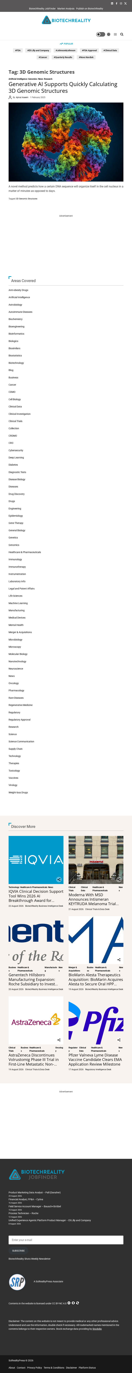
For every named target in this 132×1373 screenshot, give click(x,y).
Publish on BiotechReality (89, 8)
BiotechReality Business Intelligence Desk (44, 906)
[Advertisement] (66, 242)
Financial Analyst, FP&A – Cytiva (26, 1199)
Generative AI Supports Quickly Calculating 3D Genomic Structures (63, 87)
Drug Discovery (17, 494)
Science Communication (21, 741)
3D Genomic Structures (26, 199)
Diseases (13, 486)
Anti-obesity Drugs (18, 290)
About (12, 1367)
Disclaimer (71, 1367)
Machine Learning (18, 603)
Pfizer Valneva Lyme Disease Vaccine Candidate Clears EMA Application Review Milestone (95, 1059)
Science (13, 734)
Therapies (14, 763)
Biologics (13, 341)
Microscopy (15, 646)
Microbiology (15, 639)
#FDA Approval (89, 50)
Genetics (13, 537)
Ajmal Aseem (22, 97)
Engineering (15, 508)
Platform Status (87, 1367)
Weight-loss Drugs (18, 792)
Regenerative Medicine (20, 705)
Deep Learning (16, 457)
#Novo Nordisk (86, 57)
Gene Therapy (16, 523)
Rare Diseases (16, 697)
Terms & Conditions (54, 1367)
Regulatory (14, 712)
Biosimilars (14, 348)
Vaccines (13, 777)
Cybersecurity (16, 450)
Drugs (12, 501)
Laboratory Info (17, 581)
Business (13, 377)
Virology (13, 785)
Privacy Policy (34, 1367)
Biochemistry (16, 319)
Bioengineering (16, 326)
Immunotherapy (17, 566)
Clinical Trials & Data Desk (97, 909)
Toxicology (14, 770)
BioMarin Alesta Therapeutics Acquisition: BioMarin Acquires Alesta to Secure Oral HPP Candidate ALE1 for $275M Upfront (96, 983)
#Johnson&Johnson (65, 50)
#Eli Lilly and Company (38, 50)
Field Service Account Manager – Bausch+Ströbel (35, 1206)
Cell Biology (15, 399)
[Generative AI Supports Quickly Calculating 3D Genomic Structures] (66, 142)
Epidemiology (16, 515)
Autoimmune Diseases (20, 312)
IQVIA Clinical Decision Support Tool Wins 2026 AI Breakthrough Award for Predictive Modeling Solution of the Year (36, 900)
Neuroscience (16, 668)
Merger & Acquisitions (20, 632)
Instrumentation (17, 574)
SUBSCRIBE (18, 1250)
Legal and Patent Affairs (22, 588)
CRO (11, 443)
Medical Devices (17, 617)
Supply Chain (16, 748)
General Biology (17, 530)
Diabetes (13, 464)
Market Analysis (65, 8)
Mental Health (16, 625)
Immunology (15, 559)
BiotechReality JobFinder (42, 8)
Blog (11, 370)
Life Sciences (15, 595)
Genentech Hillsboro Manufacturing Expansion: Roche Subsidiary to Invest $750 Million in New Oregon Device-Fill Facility (33, 983)
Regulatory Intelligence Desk (98, 1069)
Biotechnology (16, 363)
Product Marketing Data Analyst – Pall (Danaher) (35, 1192)
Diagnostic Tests (17, 472)
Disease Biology (17, 479)
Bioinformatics (16, 333)
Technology (15, 756)
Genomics (32, 79)
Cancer (12, 384)
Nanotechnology (17, 661)
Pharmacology (16, 690)
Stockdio (97, 1328)
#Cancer (43, 57)
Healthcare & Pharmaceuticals (25, 552)
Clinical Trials (15, 421)
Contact (21, 1367)
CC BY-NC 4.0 (59, 1303)
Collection (14, 428)
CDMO (12, 392)
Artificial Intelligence (18, 79)
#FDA (18, 50)
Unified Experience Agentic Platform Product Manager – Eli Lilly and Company (50, 1220)
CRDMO (13, 435)
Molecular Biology (18, 654)
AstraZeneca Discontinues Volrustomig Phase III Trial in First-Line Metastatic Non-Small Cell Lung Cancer (34, 1061)
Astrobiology (15, 304)
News (40, 79)
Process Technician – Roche (23, 1213)
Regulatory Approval (19, 719)
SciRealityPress (44, 1281)
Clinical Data (15, 406)
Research (48, 79)
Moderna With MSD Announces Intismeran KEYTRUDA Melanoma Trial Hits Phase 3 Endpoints (92, 901)
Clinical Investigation (20, 414)
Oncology (14, 683)
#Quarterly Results (63, 57)
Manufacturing (17, 610)
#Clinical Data (110, 50)
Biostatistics (15, 355)
